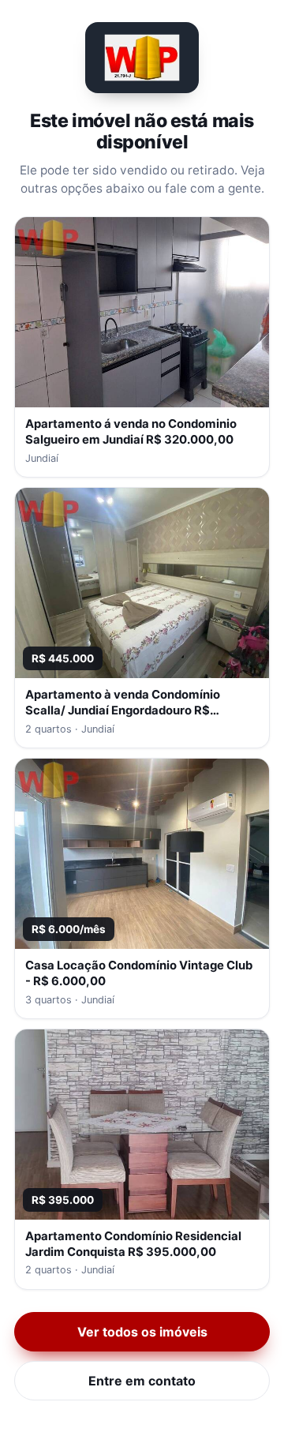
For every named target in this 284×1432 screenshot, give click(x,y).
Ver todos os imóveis (142, 1332)
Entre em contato (142, 1381)
